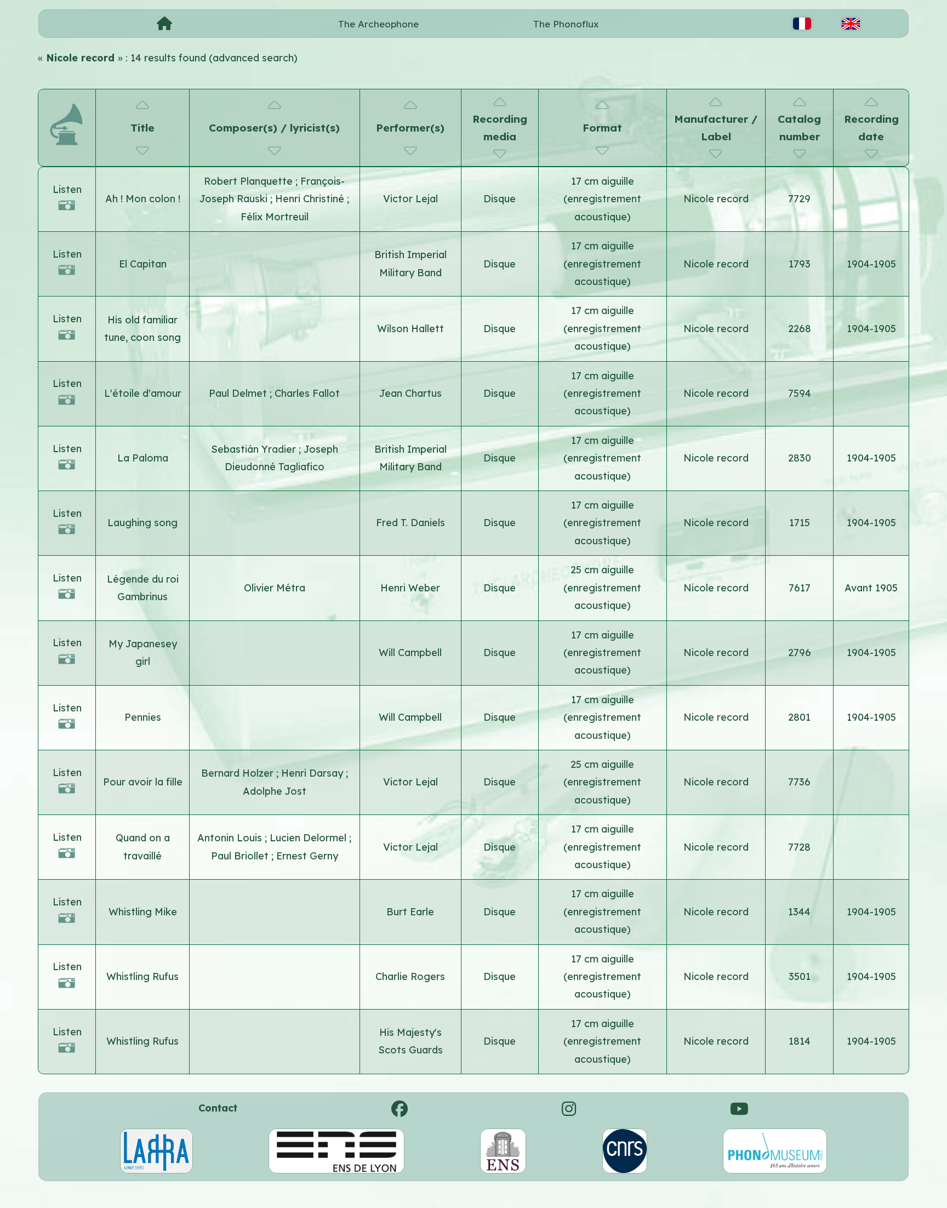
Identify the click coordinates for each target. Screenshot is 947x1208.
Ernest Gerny (307, 856)
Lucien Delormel (309, 837)
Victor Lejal (410, 198)
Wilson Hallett (410, 328)
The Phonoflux (566, 24)
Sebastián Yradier (255, 449)
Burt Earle (410, 911)
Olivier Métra (274, 588)
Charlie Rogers (410, 976)
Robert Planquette (249, 181)
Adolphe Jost (274, 791)
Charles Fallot (307, 393)
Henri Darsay (313, 773)
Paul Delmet (239, 393)
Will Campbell (410, 652)
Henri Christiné (311, 198)
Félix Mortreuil (275, 216)
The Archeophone (378, 24)
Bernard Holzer (238, 773)
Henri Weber (410, 588)
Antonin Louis (231, 837)
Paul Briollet (241, 856)
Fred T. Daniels (410, 522)
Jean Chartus (410, 393)
